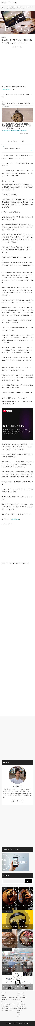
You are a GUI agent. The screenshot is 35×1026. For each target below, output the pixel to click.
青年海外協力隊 (7, 930)
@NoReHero (6, 89)
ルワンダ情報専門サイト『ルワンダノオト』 (9, 1005)
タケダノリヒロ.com (16, 1023)
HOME (3, 995)
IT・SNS (20, 1002)
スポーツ (20, 1014)
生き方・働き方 (7, 973)
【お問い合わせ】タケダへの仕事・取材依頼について (9, 1009)
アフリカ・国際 (7, 949)
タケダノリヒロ (17, 786)
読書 (5, 888)
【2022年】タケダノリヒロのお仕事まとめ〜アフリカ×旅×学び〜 (9, 1000)
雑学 (19, 1017)
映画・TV (20, 1010)
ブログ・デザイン (22, 997)
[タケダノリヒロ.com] (14, 2)
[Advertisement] (17, 68)
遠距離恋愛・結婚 (7, 911)
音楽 (19, 1012)
